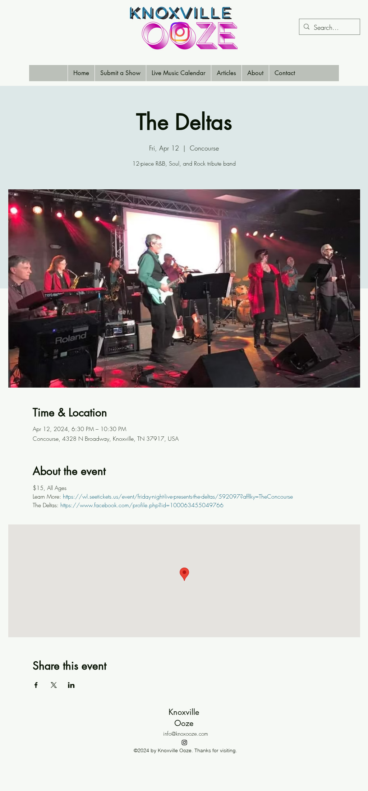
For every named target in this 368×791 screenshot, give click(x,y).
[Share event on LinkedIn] (71, 685)
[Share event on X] (53, 685)
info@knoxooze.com (185, 733)
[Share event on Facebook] (36, 685)
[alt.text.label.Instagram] (184, 742)
